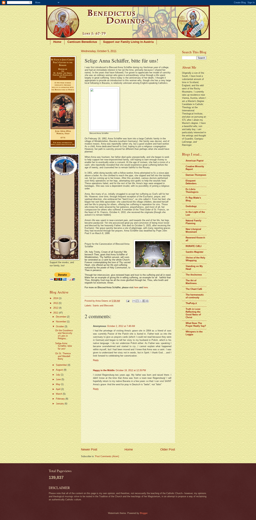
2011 (56, 312)
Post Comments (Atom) (107, 456)
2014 (56, 298)
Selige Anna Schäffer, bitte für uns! (63, 346)
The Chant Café (194, 289)
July (58, 374)
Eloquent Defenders (191, 182)
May (58, 384)
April (58, 389)
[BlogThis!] (137, 301)
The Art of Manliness (191, 282)
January (60, 403)
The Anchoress (194, 274)
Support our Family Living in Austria (128, 42)
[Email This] (134, 301)
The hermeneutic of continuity (195, 296)
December (61, 316)
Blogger (143, 513)
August (60, 369)
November (61, 321)
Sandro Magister (194, 252)
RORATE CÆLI (193, 246)
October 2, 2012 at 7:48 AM (121, 326)
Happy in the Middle (104, 370)
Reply (96, 360)
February (60, 398)
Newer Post (89, 449)
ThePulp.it (191, 303)
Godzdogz (191, 206)
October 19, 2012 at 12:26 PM (131, 370)
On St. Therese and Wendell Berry (63, 356)
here (136, 287)
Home (57, 42)
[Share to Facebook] (144, 301)
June (58, 379)
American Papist (194, 160)
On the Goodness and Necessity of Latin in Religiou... (64, 334)
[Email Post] (127, 301)
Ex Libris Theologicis (192, 190)
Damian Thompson (196, 175)
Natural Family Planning (193, 222)
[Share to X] (140, 301)
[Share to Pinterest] (147, 301)
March (59, 394)
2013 (56, 303)
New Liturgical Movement (193, 230)
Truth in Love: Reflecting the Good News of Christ (193, 313)
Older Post (167, 449)
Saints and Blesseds (103, 305)
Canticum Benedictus (82, 42)
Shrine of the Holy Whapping (195, 259)
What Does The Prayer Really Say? (196, 324)
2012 (56, 307)
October (60, 326)
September (62, 365)
